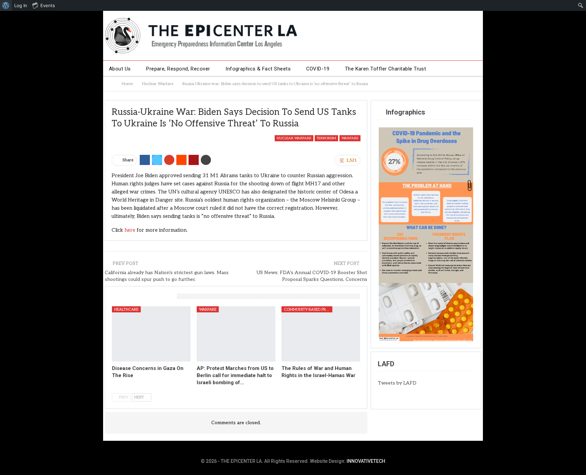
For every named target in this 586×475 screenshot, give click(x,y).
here (129, 230)
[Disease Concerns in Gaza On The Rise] (151, 333)
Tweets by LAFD (397, 383)
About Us (120, 69)
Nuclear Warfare (294, 138)
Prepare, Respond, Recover (178, 69)
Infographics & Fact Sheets (258, 69)
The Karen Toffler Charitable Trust (385, 69)
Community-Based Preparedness (308, 309)
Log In (20, 5)
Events (47, 5)
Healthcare (126, 309)
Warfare (349, 138)
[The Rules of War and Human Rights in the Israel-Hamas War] (320, 333)
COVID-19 (318, 69)
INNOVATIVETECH (366, 461)
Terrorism (326, 138)
